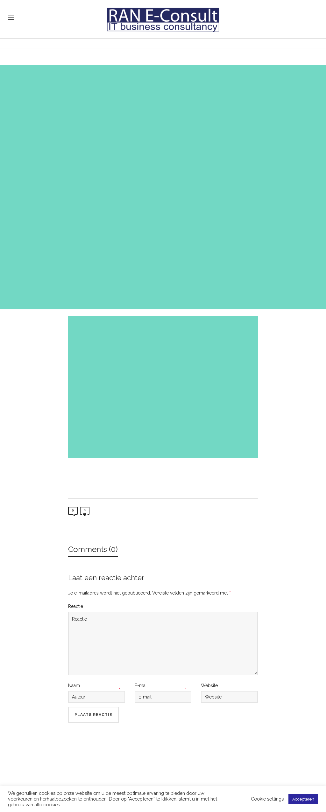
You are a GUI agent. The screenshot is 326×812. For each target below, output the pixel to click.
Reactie (75, 606)
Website (209, 685)
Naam (74, 685)
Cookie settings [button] (267, 799)
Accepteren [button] (303, 799)
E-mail (141, 685)
